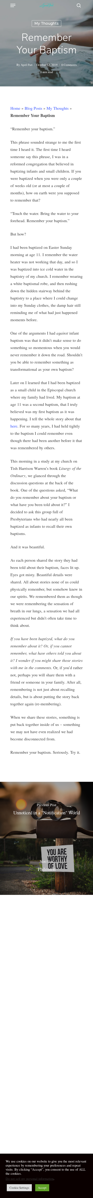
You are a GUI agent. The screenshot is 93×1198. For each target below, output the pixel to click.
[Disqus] (46, 958)
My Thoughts (46, 23)
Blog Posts (33, 108)
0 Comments (69, 65)
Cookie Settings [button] (19, 1188)
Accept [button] (42, 1188)
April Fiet (27, 65)
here (13, 426)
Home (15, 108)
